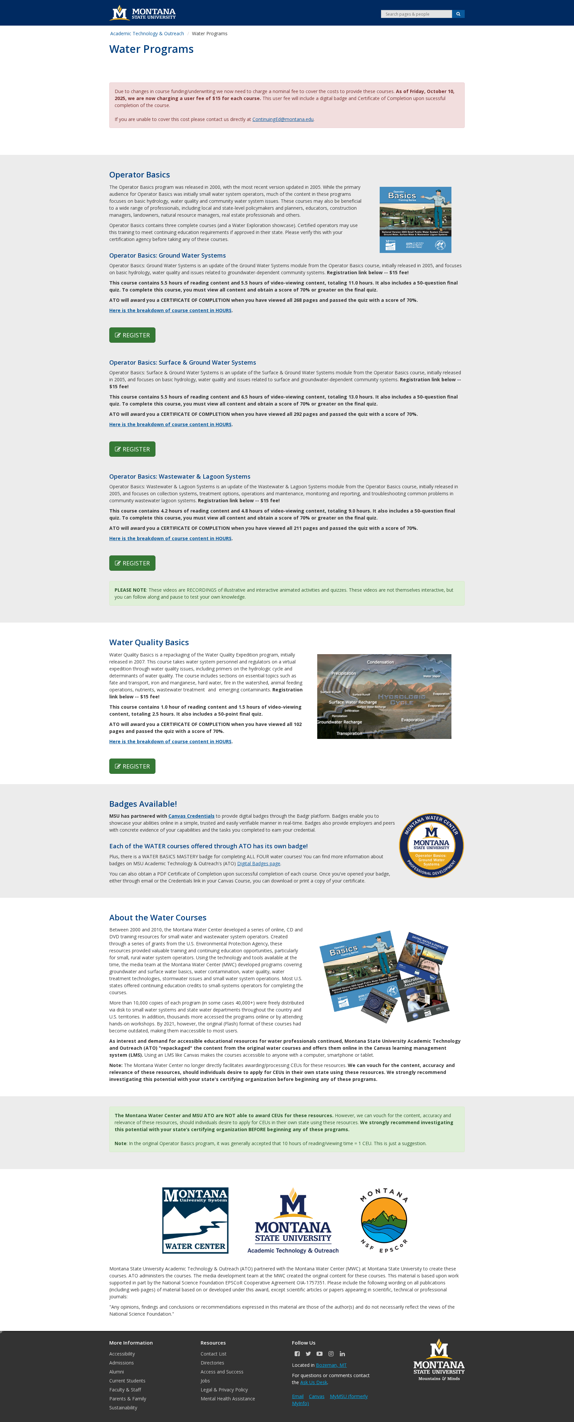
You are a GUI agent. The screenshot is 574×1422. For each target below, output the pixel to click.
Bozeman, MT (331, 1365)
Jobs (205, 1380)
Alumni (116, 1371)
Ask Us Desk (313, 1382)
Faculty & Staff (125, 1389)
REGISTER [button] (136, 335)
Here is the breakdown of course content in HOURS (170, 310)
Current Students (127, 1380)
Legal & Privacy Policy (224, 1389)
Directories (212, 1363)
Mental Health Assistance (228, 1398)
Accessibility (122, 1354)
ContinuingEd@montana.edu (283, 119)
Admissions (121, 1363)
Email (298, 1396)
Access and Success (222, 1371)
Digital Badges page (258, 863)
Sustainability (123, 1407)
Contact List (214, 1354)
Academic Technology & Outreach (147, 33)
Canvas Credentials (191, 816)
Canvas (317, 1396)
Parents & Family (127, 1398)
